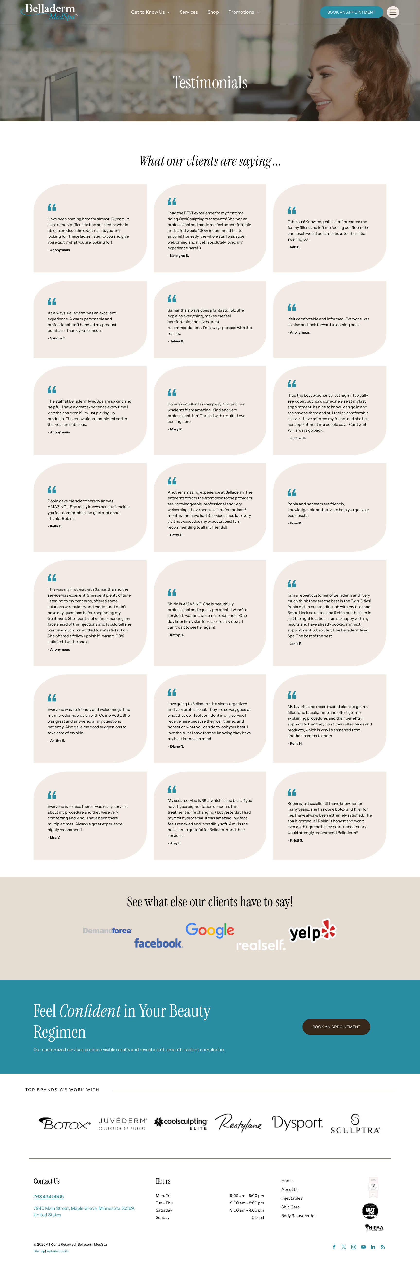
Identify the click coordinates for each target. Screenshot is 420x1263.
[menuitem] (150, 12)
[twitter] (344, 1247)
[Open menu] (393, 12)
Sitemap (39, 1251)
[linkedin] (373, 1247)
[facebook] (334, 1247)
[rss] (382, 1247)
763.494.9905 (49, 1197)
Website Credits (57, 1251)
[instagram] (353, 1247)
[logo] (107, 930)
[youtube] (363, 1247)
